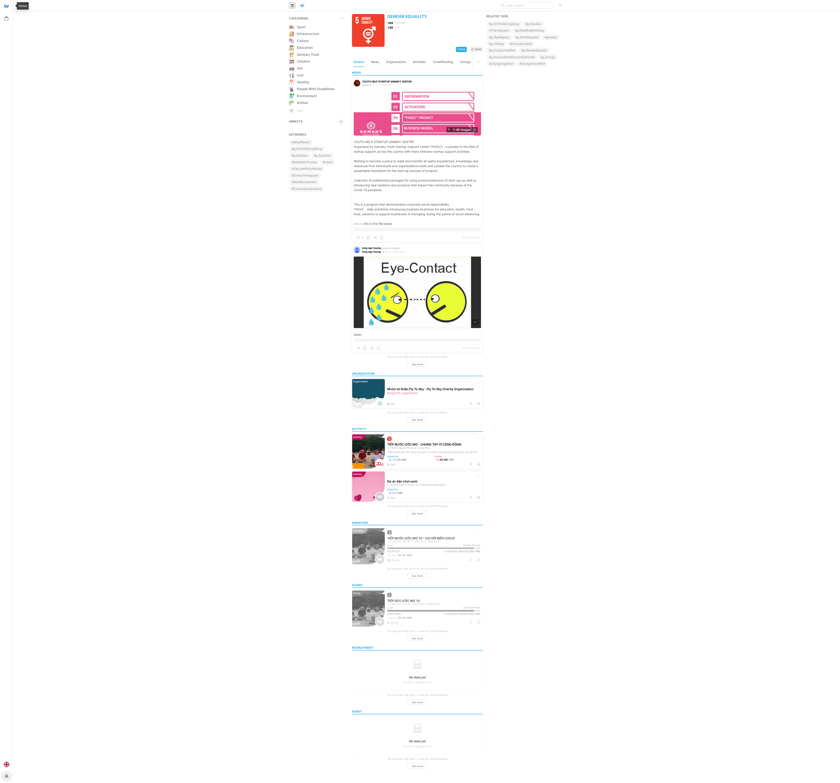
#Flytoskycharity (521, 43)
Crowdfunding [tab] (443, 62)
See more (417, 364)
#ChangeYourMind (532, 63)
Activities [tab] (419, 62)
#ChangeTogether (501, 63)
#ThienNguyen (499, 30)
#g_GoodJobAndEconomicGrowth (512, 57)
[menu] (6, 385)
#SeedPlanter (301, 142)
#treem (327, 162)
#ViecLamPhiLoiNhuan (307, 168)
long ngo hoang (371, 248)
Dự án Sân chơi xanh (402, 481)
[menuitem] (6, 6)
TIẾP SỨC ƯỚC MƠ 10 (403, 601)
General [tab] (358, 62)
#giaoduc (551, 37)
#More (358, 223)
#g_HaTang (496, 43)
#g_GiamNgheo (499, 37)
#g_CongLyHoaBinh (502, 50)
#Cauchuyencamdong (306, 189)
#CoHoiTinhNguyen (305, 175)
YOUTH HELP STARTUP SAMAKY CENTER (387, 81)
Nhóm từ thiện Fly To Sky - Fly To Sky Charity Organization (430, 389)
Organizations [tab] (396, 62)
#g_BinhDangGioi (527, 37)
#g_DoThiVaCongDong (307, 148)
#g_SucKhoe (322, 155)
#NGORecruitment (304, 182)
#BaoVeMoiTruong (304, 162)
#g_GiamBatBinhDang (529, 30)
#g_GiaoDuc (300, 155)
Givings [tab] (465, 62)
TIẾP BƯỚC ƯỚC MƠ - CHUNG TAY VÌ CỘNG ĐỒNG (424, 444)
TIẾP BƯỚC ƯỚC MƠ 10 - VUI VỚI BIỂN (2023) (421, 538)
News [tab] (375, 62)
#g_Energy (548, 57)
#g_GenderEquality (534, 50)
